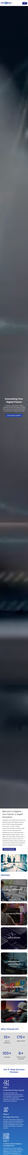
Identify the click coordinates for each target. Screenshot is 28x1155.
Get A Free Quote (9, 849)
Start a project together (14, 415)
